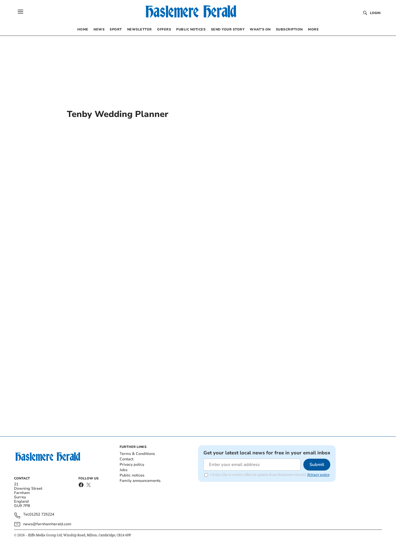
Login (375, 13)
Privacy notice (318, 475)
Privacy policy (132, 464)
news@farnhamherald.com (47, 524)
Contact (126, 459)
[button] (20, 11)
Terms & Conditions (137, 453)
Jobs (123, 469)
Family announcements (140, 480)
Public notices (132, 475)
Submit (317, 465)
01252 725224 (41, 514)
